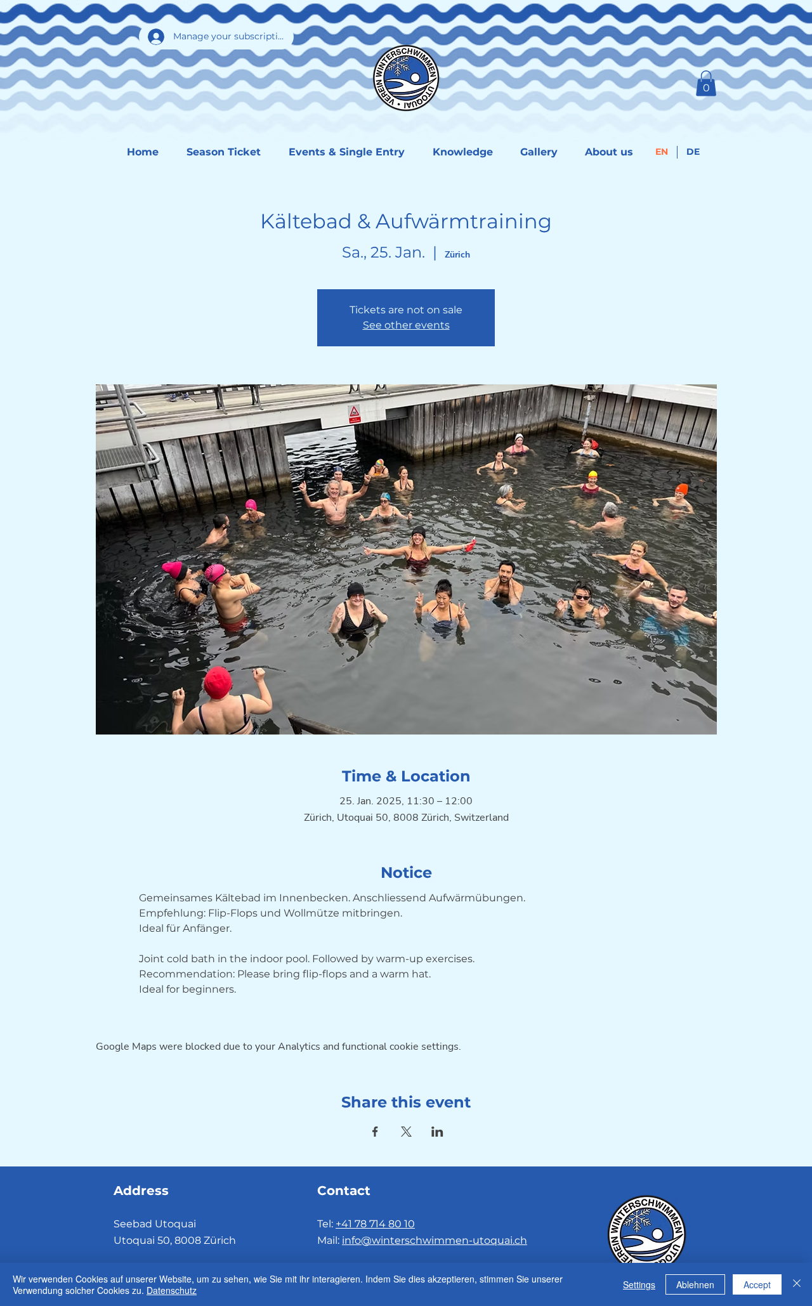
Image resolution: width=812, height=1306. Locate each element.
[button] (706, 83)
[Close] (796, 1284)
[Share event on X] (406, 1131)
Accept (757, 1284)
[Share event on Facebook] (375, 1131)
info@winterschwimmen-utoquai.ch (434, 1240)
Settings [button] (639, 1284)
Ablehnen (695, 1284)
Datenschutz (172, 1290)
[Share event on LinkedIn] (437, 1131)
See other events (406, 325)
